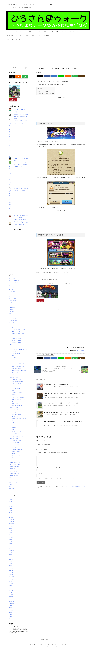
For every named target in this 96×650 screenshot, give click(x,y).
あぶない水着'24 (15, 444)
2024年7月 (11, 503)
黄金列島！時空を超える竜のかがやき (19, 456)
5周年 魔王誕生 (15, 442)
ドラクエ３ (14, 335)
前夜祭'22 (14, 394)
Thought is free (55, 646)
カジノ (10, 296)
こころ (10, 285)
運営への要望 (11, 488)
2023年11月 (11, 521)
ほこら (10, 293)
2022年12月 (11, 545)
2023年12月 (11, 519)
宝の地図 (10, 484)
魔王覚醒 (12, 311)
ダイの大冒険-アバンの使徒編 (18, 333)
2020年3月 (11, 618)
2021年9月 (11, 579)
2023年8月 (11, 528)
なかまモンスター (12, 287)
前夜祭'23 (14, 427)
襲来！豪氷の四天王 (16, 403)
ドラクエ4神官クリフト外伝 (18, 388)
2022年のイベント (14, 377)
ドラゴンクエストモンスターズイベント (19, 360)
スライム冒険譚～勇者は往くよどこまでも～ (19, 419)
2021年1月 (11, 596)
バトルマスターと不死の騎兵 (18, 363)
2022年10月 (11, 550)
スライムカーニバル (16, 331)
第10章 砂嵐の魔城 (14, 466)
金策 (10, 490)
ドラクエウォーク (16, 39)
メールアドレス (57, 467)
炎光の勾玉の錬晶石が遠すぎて (20, 162)
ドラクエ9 (14, 422)
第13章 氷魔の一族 (14, 473)
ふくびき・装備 (12, 291)
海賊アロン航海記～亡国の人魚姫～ (19, 370)
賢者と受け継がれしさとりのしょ (19, 405)
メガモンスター (12, 477)
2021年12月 (11, 572)
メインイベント (12, 322)
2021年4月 (11, 590)
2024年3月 (11, 512)
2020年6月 (11, 612)
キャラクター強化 (12, 298)
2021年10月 (11, 576)
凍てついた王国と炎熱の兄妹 (18, 366)
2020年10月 (11, 603)
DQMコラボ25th (15, 412)
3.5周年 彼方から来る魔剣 (17, 409)
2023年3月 (11, 539)
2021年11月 (11, 574)
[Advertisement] (48, 53)
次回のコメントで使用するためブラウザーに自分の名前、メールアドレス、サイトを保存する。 (57, 478)
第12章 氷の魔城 (14, 471)
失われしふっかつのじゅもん (18, 397)
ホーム (9, 39)
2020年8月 (11, 607)
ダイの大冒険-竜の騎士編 (17, 383)
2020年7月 (11, 610)
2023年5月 (11, 534)
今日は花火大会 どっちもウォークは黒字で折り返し (56, 384)
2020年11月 (11, 601)
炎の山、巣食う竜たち (16, 340)
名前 (37, 467)
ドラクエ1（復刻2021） (17, 353)
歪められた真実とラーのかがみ (18, 436)
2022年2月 (11, 568)
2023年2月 (11, 541)
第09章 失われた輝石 (15, 464)
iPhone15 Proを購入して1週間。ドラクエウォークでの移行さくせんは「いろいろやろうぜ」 (21, 122)
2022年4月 (11, 563)
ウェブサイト (39, 473)
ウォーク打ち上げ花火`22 (44, 91)
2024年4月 (11, 510)
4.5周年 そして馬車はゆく (17, 440)
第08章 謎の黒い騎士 (15, 462)
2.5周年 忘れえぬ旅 (16, 379)
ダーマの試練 (13, 300)
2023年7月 (11, 530)
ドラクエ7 (14, 357)
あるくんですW (12, 278)
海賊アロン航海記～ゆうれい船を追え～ (19, 400)
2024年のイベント (14, 438)
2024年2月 (11, 515)
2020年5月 (11, 614)
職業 (10, 486)
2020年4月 (11, 616)
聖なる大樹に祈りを (16, 372)
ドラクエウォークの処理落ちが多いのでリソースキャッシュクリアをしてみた (21, 111)
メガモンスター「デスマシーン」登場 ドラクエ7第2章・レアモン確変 (61, 403)
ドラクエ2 (14, 355)
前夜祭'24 (14, 453)
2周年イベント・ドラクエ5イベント (19, 347)
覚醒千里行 (12, 305)
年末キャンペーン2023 (16, 431)
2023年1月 (11, 543)
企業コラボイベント (13, 482)
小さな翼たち (14, 429)
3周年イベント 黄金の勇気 (17, 381)
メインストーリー (12, 460)
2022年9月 (11, 552)
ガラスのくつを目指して (17, 449)
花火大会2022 (81, 347)
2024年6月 (11, 506)
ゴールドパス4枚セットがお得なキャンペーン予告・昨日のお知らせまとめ (61, 412)
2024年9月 (11, 499)
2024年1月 (11, 517)
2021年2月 (11, 594)
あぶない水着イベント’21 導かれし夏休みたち (19, 350)
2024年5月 (11, 508)
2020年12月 (11, 598)
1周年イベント (15, 327)
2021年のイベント (14, 344)
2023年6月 (11, 532)
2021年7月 (11, 583)
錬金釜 (11, 309)
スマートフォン (12, 316)
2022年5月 (11, 561)
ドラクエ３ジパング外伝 (17, 392)
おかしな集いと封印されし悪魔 (18, 329)
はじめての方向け (14, 320)
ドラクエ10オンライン (16, 386)
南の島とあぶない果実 (16, 338)
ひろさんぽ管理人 (81, 350)
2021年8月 (11, 581)
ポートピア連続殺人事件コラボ (16, 282)
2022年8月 (11, 554)
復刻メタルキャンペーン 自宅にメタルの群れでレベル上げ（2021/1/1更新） (21, 116)
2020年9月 (11, 605)
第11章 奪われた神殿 (14, 468)
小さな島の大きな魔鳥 (16, 368)
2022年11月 (11, 548)
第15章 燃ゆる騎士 (14, 475)
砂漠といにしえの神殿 (16, 342)
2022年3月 (11, 565)
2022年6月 (11, 559)
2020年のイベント (14, 324)
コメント (38, 454)
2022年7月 (11, 556)
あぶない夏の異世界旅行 (17, 414)
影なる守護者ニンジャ (16, 433)
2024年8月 (11, 501)
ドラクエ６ (14, 425)
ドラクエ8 (14, 390)
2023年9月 (11, 526)
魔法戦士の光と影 (15, 374)
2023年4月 (11, 537)
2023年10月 (11, 523)
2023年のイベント (14, 407)
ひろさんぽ (11, 289)
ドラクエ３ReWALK (16, 451)
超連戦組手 (12, 307)
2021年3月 (11, 592)
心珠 (11, 302)
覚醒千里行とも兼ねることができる (46, 93)
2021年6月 (11, 585)
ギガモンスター (12, 313)
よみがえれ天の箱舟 (16, 447)
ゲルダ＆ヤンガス (15, 416)
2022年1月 (11, 570)
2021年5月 (11, 587)
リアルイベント (12, 479)
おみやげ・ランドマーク (14, 280)
